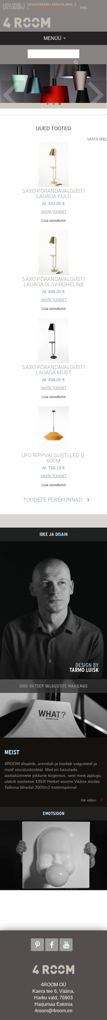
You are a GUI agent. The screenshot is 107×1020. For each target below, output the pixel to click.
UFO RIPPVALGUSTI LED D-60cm (53, 458)
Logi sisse (12, 4)
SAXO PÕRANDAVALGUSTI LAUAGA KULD (53, 193)
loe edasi (88, 800)
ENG (83, 7)
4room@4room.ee (53, 1010)
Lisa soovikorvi (54, 221)
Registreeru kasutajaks (49, 4)
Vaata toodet (54, 212)
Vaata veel (97, 139)
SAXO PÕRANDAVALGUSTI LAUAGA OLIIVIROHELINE (53, 282)
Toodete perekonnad (52, 500)
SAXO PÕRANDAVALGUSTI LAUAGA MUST (53, 370)
